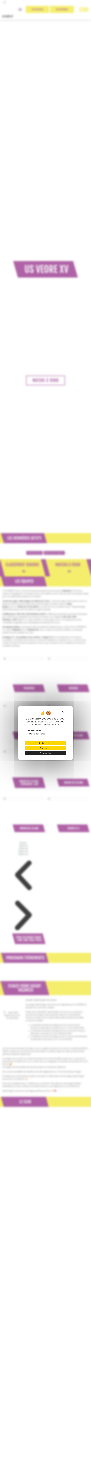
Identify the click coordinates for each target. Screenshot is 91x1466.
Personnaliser (45, 753)
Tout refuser (45, 748)
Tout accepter (45, 743)
